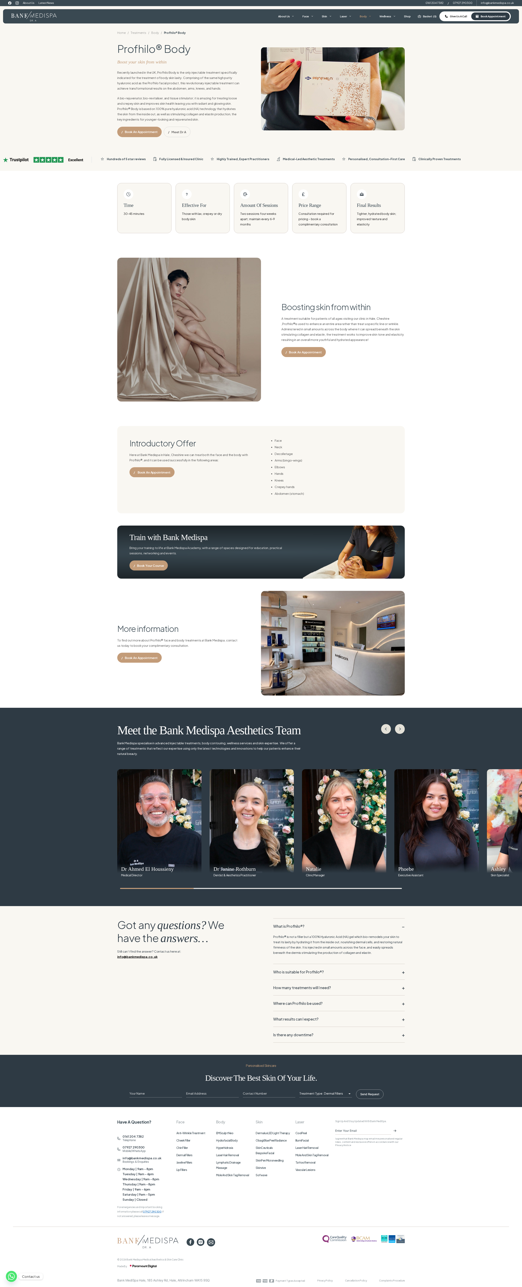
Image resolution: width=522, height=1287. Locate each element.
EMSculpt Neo (224, 1133)
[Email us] (211, 1242)
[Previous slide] (386, 729)
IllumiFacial (302, 1140)
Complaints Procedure (392, 1280)
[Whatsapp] (11, 1276)
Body (363, 16)
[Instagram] (17, 3)
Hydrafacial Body (227, 1140)
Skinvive (261, 1167)
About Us (28, 2)
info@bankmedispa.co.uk (497, 2)
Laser (343, 16)
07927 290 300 (152, 1211)
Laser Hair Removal (227, 1155)
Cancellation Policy (356, 1280)
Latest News (46, 2)
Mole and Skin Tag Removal (232, 1175)
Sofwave (261, 1175)
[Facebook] (9, 3)
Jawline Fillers (184, 1162)
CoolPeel (301, 1133)
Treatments (138, 32)
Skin (324, 16)
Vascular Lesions (305, 1170)
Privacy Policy (325, 1280)
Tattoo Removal (305, 1162)
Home (121, 32)
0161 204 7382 (434, 2)
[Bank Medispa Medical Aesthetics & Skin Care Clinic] (34, 16)
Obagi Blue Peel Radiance (271, 1140)
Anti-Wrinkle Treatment (190, 1133)
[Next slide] (400, 729)
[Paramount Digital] (143, 1266)
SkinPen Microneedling (269, 1160)
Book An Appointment (156, 473)
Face (305, 16)
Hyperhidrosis (224, 1147)
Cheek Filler (183, 1140)
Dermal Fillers (184, 1155)
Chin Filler (182, 1147)
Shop (407, 16)
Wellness (385, 16)
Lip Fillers (181, 1170)
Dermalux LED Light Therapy (273, 1133)
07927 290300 (462, 2)
